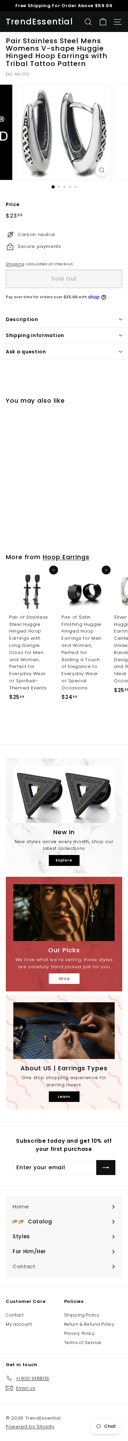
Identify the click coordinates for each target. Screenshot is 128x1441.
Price (12, 204)
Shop (64, 978)
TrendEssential (39, 21)
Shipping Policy (82, 1315)
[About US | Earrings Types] (64, 1030)
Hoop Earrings (66, 557)
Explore (64, 860)
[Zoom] (102, 170)
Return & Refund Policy (89, 1324)
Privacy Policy (79, 1333)
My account (19, 1324)
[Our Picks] (64, 912)
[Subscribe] (105, 1167)
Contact (15, 1315)
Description (22, 319)
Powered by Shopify (30, 1426)
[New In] (64, 794)
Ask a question (26, 351)
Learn (64, 1096)
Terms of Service (82, 1342)
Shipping (15, 264)
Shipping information (35, 335)
